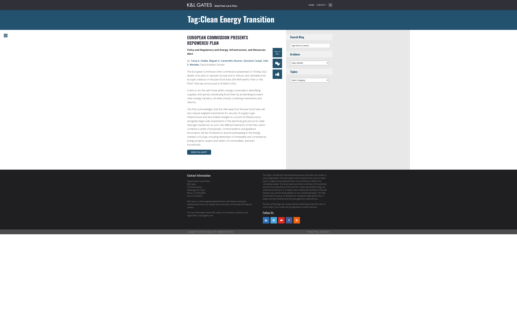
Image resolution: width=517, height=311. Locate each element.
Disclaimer (324, 231)
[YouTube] (281, 220)
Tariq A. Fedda (199, 60)
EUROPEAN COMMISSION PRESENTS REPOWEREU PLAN (217, 40)
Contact (321, 5)
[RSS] (297, 220)
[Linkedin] (266, 220)
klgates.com (208, 215)
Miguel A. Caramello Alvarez (225, 60)
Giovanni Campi (252, 60)
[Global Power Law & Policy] (212, 4)
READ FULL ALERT (199, 152)
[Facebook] (289, 220)
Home (311, 5)
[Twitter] (273, 220)
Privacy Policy (313, 231)
